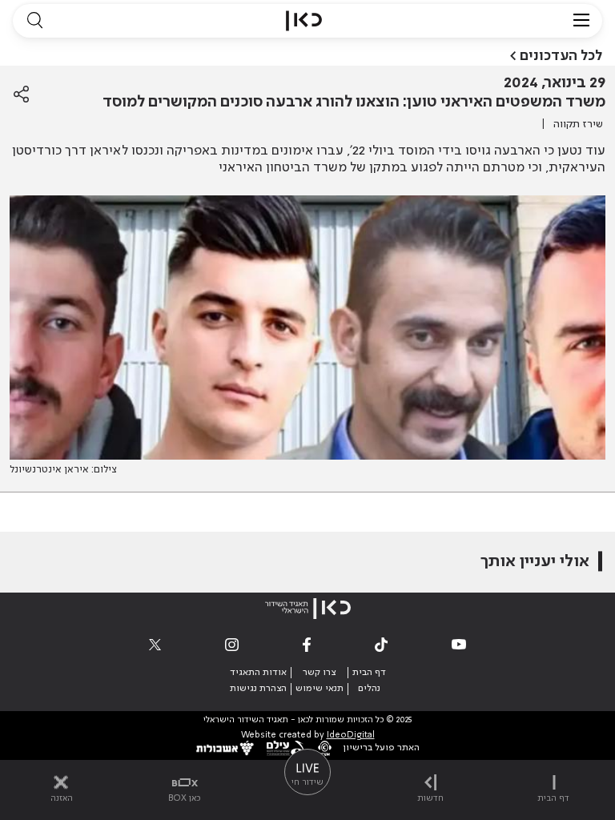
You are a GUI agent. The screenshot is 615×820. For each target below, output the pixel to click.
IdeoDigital (351, 735)
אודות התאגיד (258, 672)
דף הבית (369, 672)
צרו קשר (319, 672)
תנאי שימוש (319, 688)
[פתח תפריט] (581, 21)
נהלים (369, 688)
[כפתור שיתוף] (21, 94)
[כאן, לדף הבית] (304, 21)
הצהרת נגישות (258, 688)
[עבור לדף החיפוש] (34, 20)
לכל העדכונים (561, 56)
